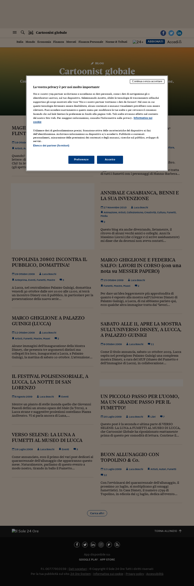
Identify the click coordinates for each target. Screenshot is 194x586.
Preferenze (81, 159)
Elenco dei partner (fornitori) (51, 145)
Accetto (110, 159)
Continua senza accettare (147, 81)
